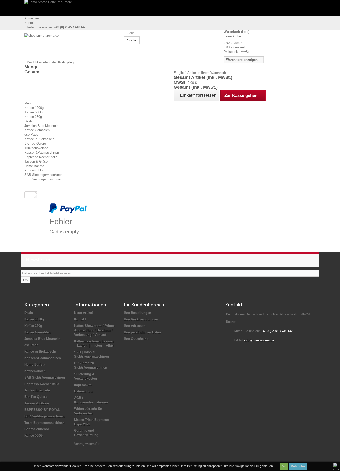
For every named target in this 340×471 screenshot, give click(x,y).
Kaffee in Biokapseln (39, 139)
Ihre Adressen (134, 326)
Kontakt (30, 23)
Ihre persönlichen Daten (142, 332)
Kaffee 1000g (34, 108)
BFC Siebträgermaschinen (43, 179)
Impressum (83, 385)
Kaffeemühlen (34, 170)
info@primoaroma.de (259, 340)
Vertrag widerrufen (87, 444)
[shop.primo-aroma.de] (70, 46)
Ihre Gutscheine (136, 339)
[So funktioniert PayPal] (68, 208)
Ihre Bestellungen (137, 313)
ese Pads (31, 134)
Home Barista (34, 166)
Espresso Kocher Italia (40, 157)
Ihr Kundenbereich (144, 305)
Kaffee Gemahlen (37, 130)
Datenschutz (83, 391)
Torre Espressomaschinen (44, 423)
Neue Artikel (83, 313)
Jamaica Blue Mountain (41, 126)
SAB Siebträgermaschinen (43, 175)
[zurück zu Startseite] (29, 195)
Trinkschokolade (36, 148)
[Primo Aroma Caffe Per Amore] (170, 8)
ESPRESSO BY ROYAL (42, 410)
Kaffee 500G (33, 112)
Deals (28, 121)
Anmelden (31, 18)
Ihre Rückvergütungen (141, 319)
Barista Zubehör (36, 429)
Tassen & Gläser (36, 161)
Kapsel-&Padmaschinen (41, 152)
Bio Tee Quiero (35, 143)
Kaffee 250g (33, 117)
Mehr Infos (298, 466)
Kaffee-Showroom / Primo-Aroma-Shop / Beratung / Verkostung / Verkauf (94, 330)
